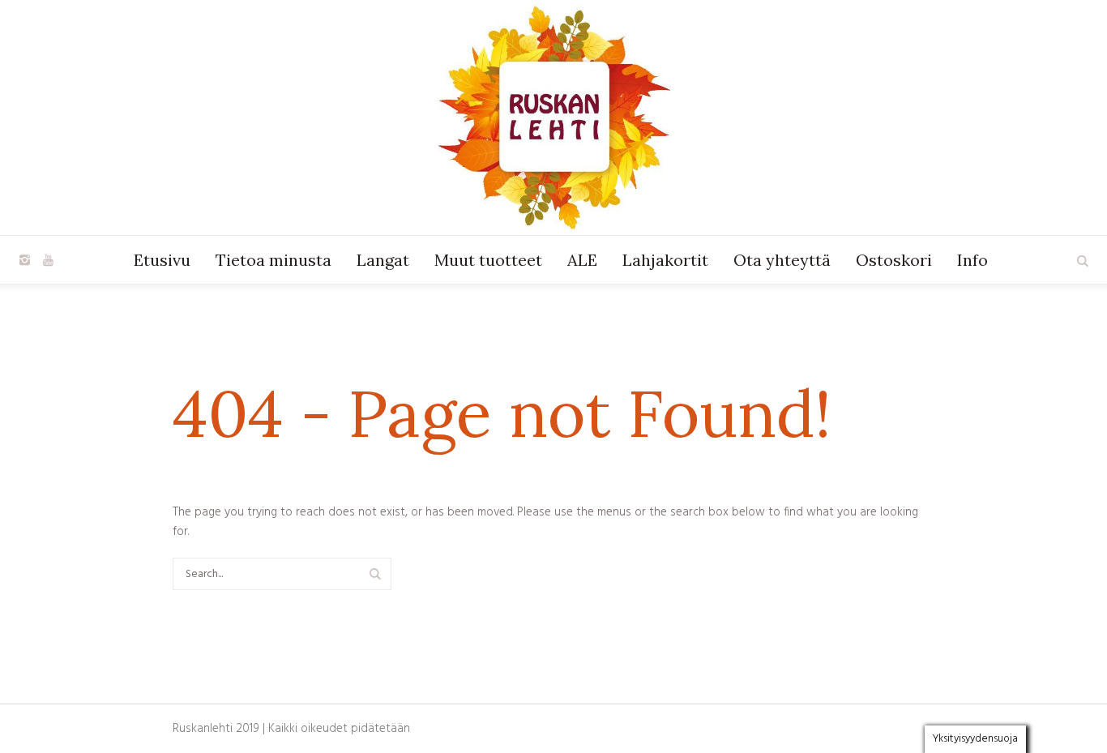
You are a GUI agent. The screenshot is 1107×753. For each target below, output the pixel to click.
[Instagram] (24, 260)
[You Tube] (48, 260)
